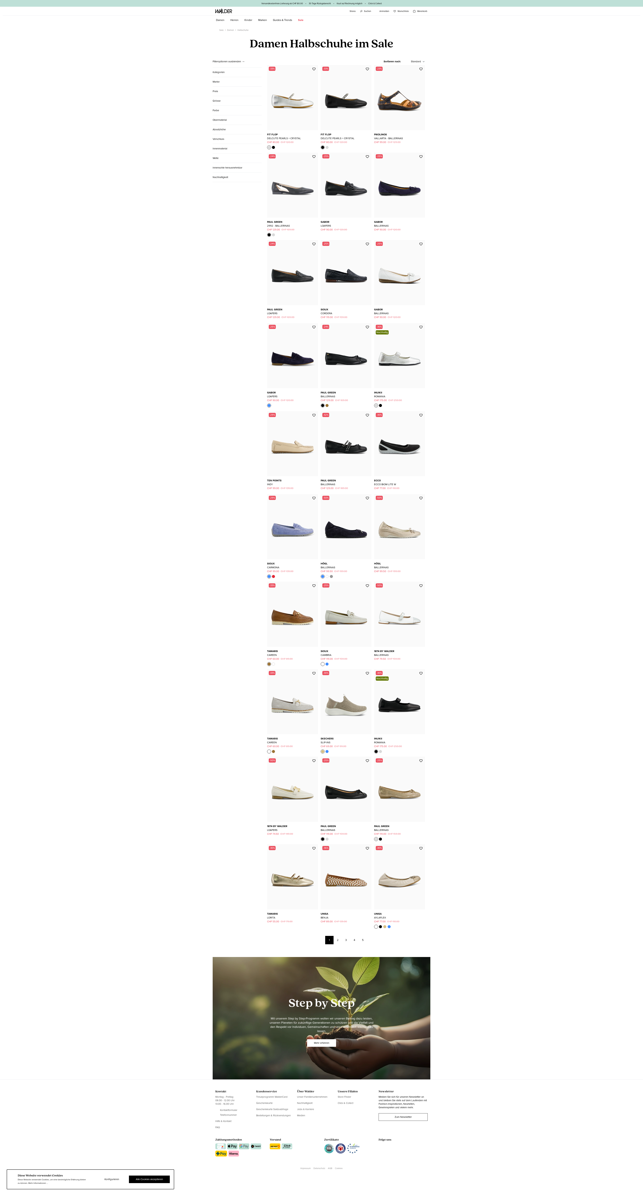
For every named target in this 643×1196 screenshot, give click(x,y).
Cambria (326, 655)
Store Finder (344, 1097)
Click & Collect (345, 1103)
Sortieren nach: (392, 61)
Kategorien (219, 72)
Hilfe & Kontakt (223, 1121)
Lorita (271, 917)
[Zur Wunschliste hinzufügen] (314, 69)
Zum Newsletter (403, 1117)
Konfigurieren (111, 1179)
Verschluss (218, 139)
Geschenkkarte (264, 1103)
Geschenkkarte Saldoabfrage (272, 1109)
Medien (301, 1115)
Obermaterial (220, 120)
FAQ (217, 1127)
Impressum (305, 1168)
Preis (215, 91)
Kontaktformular (228, 1110)
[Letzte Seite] (379, 940)
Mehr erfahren (321, 1043)
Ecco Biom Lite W (385, 484)
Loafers (326, 226)
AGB (330, 1168)
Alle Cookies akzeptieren (149, 1179)
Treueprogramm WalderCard (272, 1097)
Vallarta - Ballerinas (388, 138)
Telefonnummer (228, 1115)
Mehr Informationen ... (38, 1183)
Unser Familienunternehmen (312, 1097)
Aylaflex (380, 917)
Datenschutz (319, 1168)
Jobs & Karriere (305, 1109)
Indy (270, 484)
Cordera (326, 313)
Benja (324, 917)
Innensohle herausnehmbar (227, 167)
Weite (216, 158)
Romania (379, 396)
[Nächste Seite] (371, 940)
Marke (216, 82)
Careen (272, 655)
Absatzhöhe (219, 129)
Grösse (217, 101)
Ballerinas (381, 226)
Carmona (273, 567)
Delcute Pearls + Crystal (284, 138)
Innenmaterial (220, 148)
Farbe (216, 110)
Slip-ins (325, 742)
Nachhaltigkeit (220, 177)
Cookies (339, 1168)
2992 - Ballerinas (278, 226)
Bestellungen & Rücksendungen (273, 1115)
